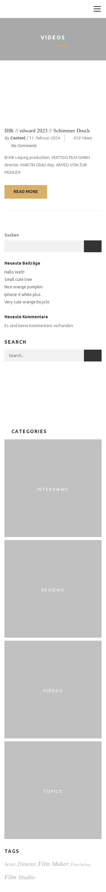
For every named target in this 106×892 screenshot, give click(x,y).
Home (43, 46)
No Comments (24, 145)
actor (10, 864)
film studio (19, 877)
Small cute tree (18, 279)
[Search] (93, 355)
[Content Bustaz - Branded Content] (52, 9)
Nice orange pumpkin (23, 287)
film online (80, 864)
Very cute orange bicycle (26, 302)
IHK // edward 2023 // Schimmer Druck (47, 131)
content (17, 138)
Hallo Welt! (14, 272)
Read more (26, 191)
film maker (53, 863)
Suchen (11, 235)
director (27, 864)
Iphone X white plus (22, 294)
